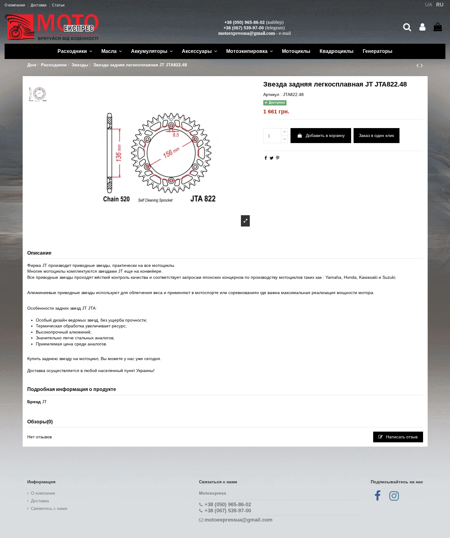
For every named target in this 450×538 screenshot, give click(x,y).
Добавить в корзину (325, 135)
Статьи (58, 5)
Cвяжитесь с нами (49, 508)
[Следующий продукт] (422, 65)
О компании (15, 5)
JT (44, 401)
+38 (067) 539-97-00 (243, 27)
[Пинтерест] (277, 158)
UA (428, 4)
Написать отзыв (401, 436)
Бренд (34, 401)
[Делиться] (265, 158)
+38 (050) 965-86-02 (244, 22)
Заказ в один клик (376, 135)
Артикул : (272, 94)
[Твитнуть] (272, 158)
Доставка (39, 5)
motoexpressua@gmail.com (246, 33)
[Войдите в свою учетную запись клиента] (422, 27)
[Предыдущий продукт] (418, 65)
